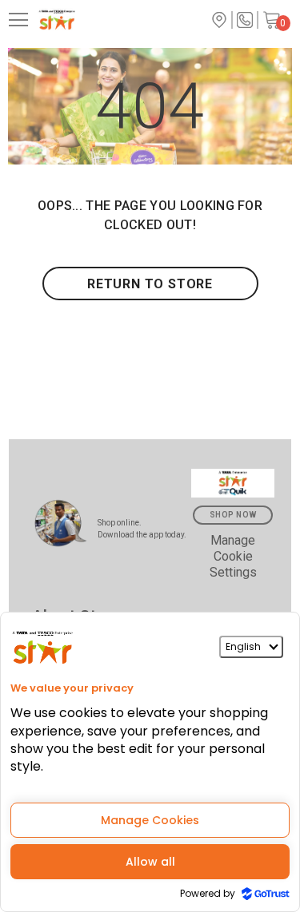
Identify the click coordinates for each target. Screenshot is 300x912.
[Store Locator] (219, 20)
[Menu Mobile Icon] (18, 20)
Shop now (233, 514)
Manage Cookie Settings (233, 556)
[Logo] (84, 20)
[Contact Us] (245, 20)
